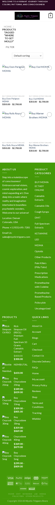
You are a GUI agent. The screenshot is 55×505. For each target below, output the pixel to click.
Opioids (39, 251)
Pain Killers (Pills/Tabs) (41, 265)
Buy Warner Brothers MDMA (38, 146)
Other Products (43, 257)
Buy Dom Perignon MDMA (10, 100)
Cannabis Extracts (39, 197)
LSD (37, 239)
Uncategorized (42, 308)
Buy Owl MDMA (36, 99)
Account (36, 331)
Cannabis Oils (42, 205)
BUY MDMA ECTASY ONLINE (42, 186)
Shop (34, 397)
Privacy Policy (39, 385)
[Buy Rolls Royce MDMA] (14, 125)
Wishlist (36, 418)
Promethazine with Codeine (42, 284)
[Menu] (4, 16)
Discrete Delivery (41, 361)
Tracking (37, 412)
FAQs (35, 367)
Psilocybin (40, 302)
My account (38, 379)
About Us (37, 325)
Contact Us (38, 355)
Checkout (37, 349)
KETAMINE (41, 233)
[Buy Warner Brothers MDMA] (41, 125)
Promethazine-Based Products (43, 294)
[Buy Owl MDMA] (41, 79)
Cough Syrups (42, 211)
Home (8, 26)
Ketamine (27, 494)
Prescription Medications (41, 274)
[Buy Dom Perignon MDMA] (14, 79)
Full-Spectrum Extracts (42, 225)
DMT (38, 217)
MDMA (39, 245)
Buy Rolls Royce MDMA (13, 145)
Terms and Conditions (38, 404)
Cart (34, 343)
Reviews (36, 391)
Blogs (35, 337)
